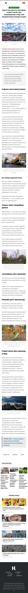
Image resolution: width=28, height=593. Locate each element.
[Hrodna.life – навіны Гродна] (6, 3)
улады (22, 454)
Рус (24, 2)
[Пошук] (19, 2)
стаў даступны (11, 49)
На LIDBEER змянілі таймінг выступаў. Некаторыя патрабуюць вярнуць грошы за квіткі (13, 509)
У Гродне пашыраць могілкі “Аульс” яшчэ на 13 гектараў (13, 554)
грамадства (6, 454)
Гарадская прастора (14, 7)
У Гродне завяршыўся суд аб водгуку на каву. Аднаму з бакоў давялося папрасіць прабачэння (14, 525)
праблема (15, 454)
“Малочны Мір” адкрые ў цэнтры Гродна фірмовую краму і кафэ (13, 540)
